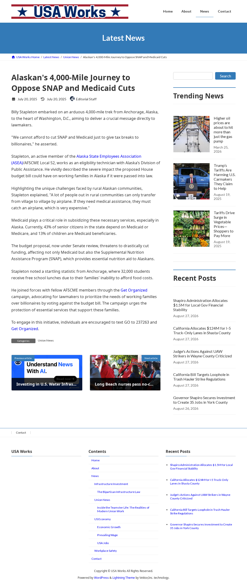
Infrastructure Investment (111, 484)
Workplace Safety (105, 550)
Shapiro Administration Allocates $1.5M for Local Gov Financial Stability (200, 305)
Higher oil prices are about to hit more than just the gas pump (223, 129)
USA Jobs (103, 543)
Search (225, 76)
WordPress (101, 578)
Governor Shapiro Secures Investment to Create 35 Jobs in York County (204, 399)
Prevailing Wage (107, 535)
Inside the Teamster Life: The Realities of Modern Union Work (123, 509)
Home (95, 460)
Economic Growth (109, 527)
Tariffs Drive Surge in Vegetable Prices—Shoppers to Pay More (224, 224)
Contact (21, 432)
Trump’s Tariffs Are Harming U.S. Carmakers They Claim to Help (224, 177)
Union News (46, 340)
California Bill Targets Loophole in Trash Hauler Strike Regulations (201, 376)
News (95, 476)
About (95, 468)
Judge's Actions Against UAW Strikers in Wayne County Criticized (202, 353)
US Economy (102, 519)
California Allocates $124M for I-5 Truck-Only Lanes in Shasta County (202, 330)
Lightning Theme (123, 578)
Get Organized (134, 290)
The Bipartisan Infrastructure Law (118, 492)
